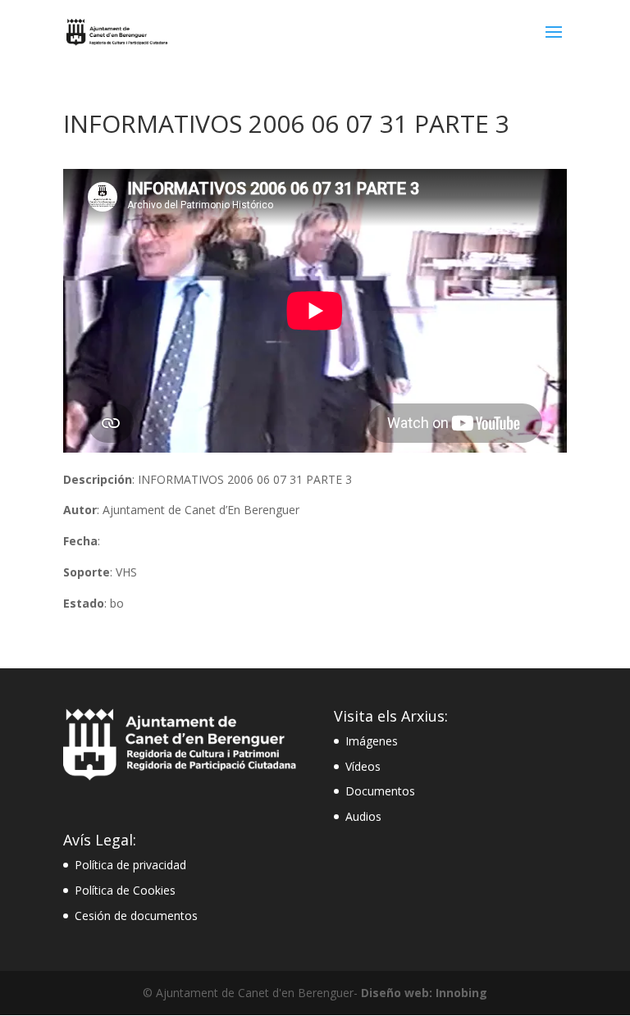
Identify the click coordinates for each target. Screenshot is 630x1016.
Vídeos (363, 766)
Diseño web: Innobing (424, 992)
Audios (363, 816)
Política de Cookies (125, 890)
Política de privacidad (130, 864)
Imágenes (371, 741)
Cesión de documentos (136, 915)
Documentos (380, 791)
